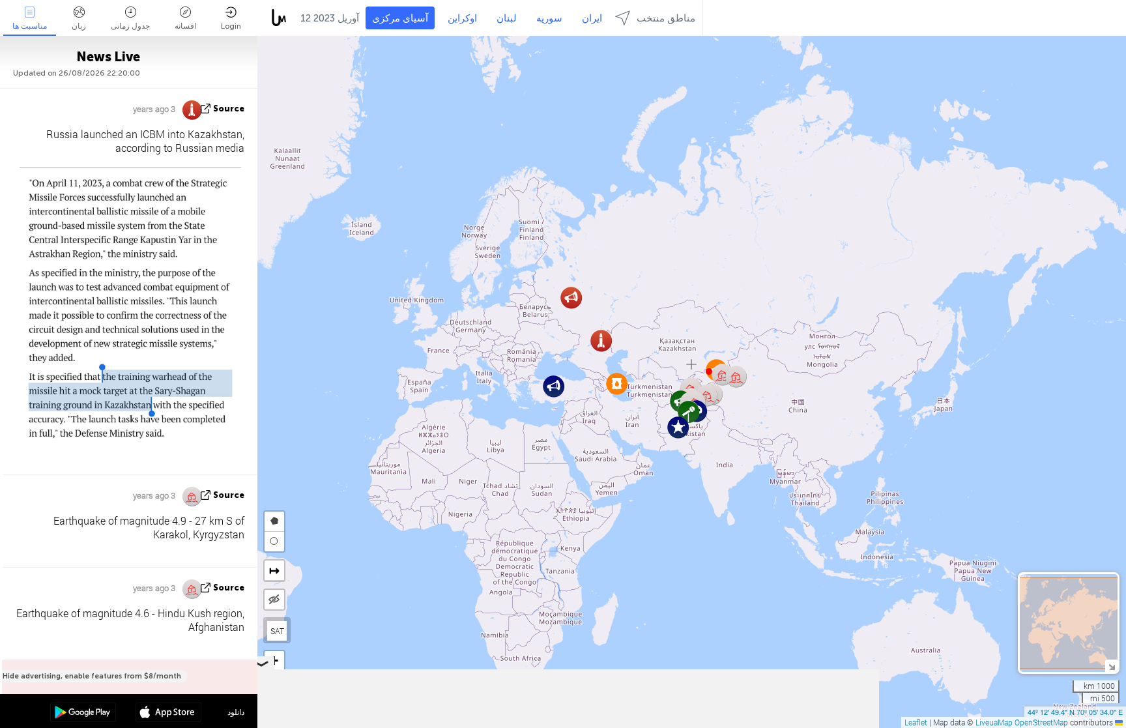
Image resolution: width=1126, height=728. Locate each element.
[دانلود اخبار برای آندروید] (83, 714)
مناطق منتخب (666, 18)
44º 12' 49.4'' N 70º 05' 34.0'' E (1075, 711)
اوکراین (462, 18)
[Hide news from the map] (274, 599)
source (228, 108)
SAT (277, 631)
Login (231, 26)
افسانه (185, 26)
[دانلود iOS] (168, 714)
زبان (79, 26)
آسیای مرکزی (400, 18)
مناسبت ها (29, 26)
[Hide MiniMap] (1111, 666)
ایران (592, 18)
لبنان (507, 18)
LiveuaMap (994, 722)
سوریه (549, 18)
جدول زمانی (130, 26)
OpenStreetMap (1041, 722)
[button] (553, 386)
